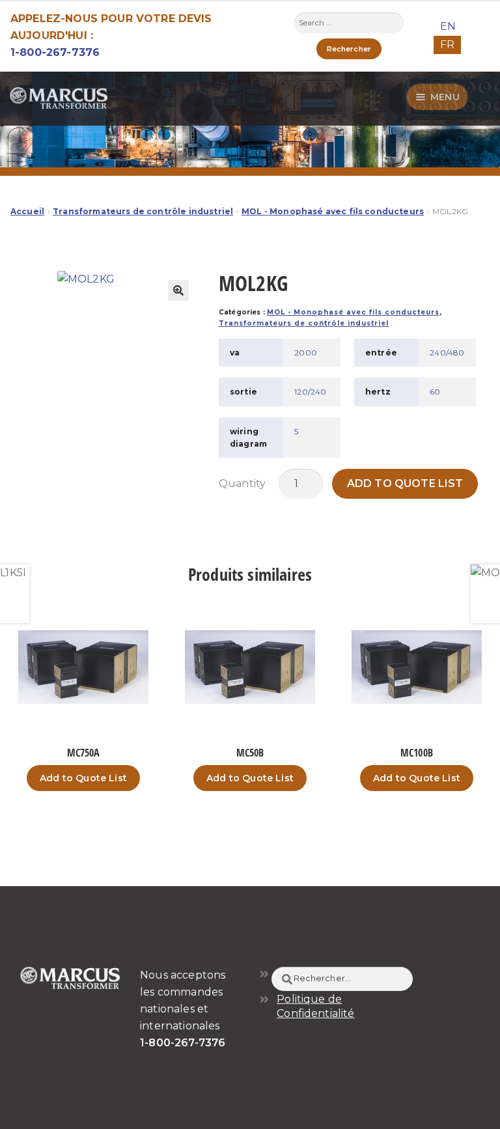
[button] (178, 290)
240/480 (447, 352)
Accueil (27, 211)
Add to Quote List (405, 483)
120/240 (310, 392)
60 (435, 392)
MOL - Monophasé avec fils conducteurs (333, 211)
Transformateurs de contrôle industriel (143, 211)
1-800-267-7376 (55, 52)
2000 (305, 352)
